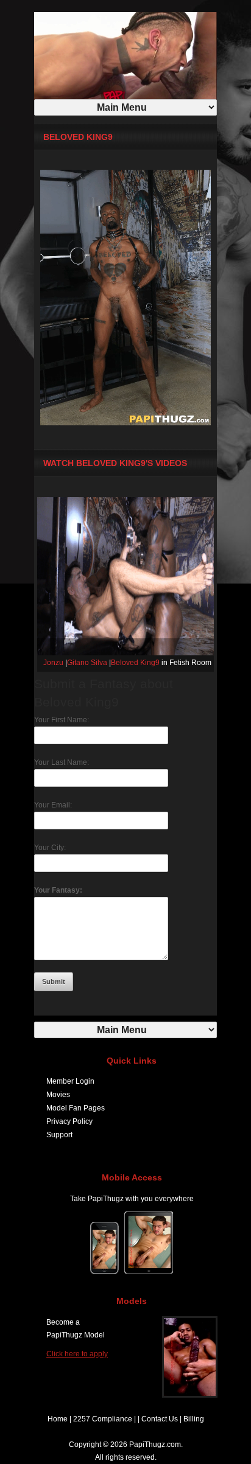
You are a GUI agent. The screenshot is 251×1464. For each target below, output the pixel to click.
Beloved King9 (135, 662)
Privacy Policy (69, 1121)
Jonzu (53, 662)
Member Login (70, 1081)
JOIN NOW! (148, 9)
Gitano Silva (87, 662)
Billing (193, 1419)
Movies (58, 1094)
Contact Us (159, 1419)
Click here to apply (77, 1354)
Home (58, 1419)
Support (59, 1135)
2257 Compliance (102, 1419)
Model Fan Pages (75, 1108)
